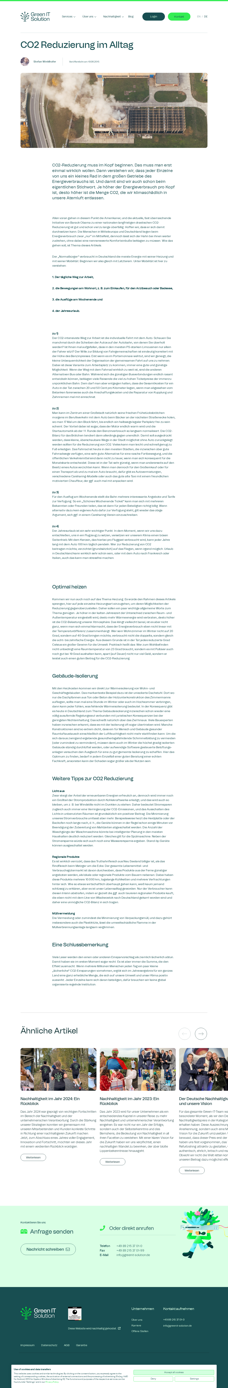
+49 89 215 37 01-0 (129, 1246)
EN (198, 16)
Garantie (81, 1345)
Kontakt (179, 16)
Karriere (136, 1325)
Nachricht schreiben (45, 1249)
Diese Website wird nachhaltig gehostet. (90, 1328)
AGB (66, 1345)
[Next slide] (201, 1034)
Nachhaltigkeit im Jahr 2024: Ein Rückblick (50, 1101)
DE (205, 16)
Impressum (28, 1345)
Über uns (137, 1320)
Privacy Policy (52, 1382)
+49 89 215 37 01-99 (130, 1251)
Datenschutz (49, 1345)
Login (153, 16)
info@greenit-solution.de (133, 1255)
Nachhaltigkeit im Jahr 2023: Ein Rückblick (129, 1101)
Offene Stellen (140, 1331)
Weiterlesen (33, 1157)
